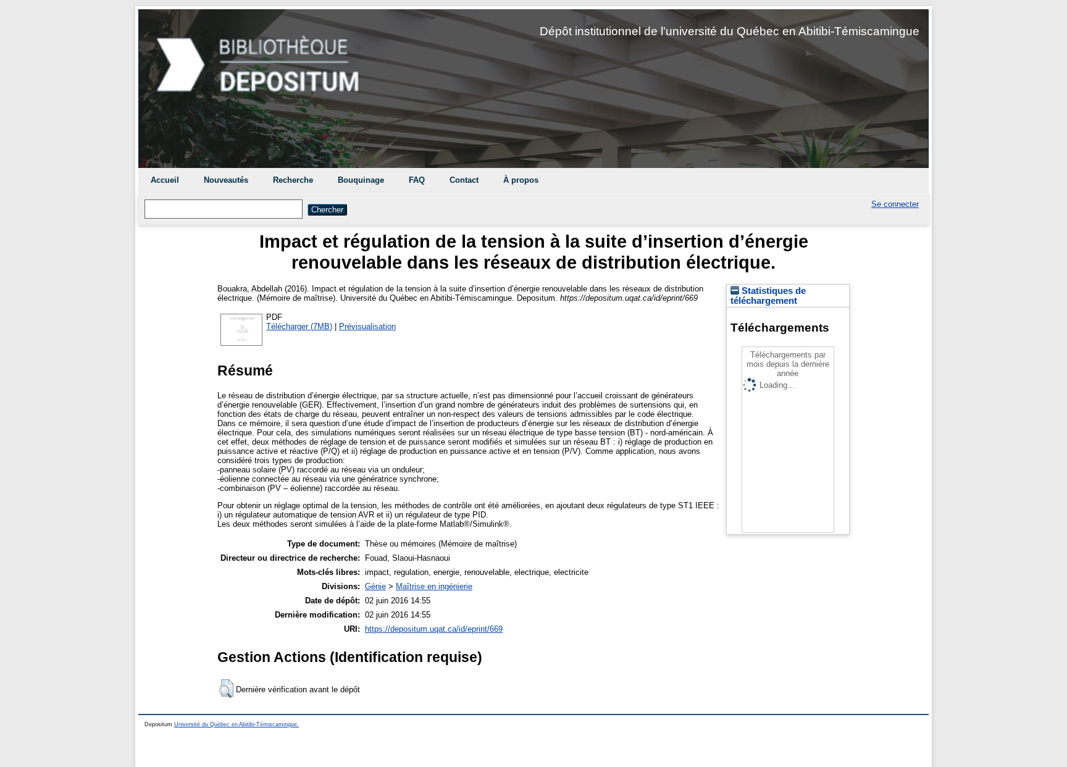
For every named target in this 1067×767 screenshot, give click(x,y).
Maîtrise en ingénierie (434, 586)
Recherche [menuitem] (293, 180)
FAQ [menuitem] (417, 180)
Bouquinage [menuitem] (361, 180)
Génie (375, 586)
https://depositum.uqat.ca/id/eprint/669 (434, 629)
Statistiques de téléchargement (768, 296)
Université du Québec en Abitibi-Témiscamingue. (236, 724)
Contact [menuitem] (464, 180)
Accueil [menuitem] (165, 180)
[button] (226, 688)
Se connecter (895, 204)
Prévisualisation (367, 326)
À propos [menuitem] (520, 180)
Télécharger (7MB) (299, 326)
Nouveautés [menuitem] (226, 180)
